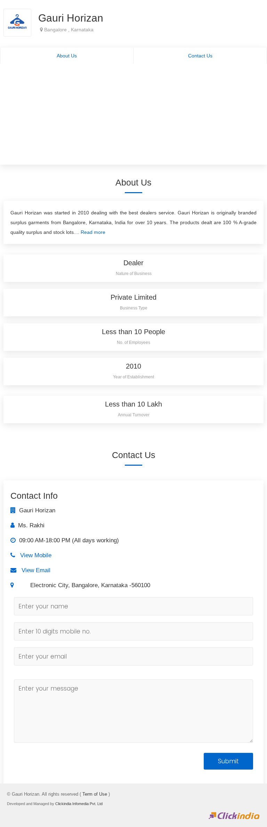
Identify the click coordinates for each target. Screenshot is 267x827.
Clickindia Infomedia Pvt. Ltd (79, 804)
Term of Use (94, 794)
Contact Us (200, 55)
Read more (93, 232)
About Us (67, 55)
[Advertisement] (133, 116)
